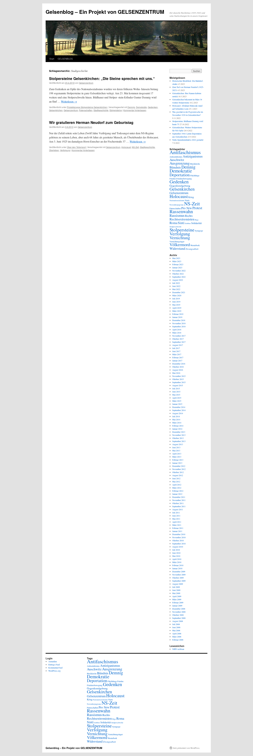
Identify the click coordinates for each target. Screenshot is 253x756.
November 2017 (179, 335)
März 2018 (176, 332)
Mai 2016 (176, 373)
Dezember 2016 (178, 363)
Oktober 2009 (178, 577)
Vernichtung (180, 237)
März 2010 (176, 562)
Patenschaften (85, 110)
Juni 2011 (176, 515)
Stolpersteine (115, 110)
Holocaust (126, 147)
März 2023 (176, 261)
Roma (173, 223)
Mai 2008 (176, 630)
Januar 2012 (177, 494)
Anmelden (52, 661)
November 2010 (179, 537)
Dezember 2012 (178, 466)
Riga (196, 220)
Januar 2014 (177, 428)
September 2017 (179, 342)
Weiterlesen (69, 101)
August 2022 (177, 279)
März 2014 (176, 422)
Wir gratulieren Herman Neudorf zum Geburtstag (91, 122)
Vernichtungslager (177, 241)
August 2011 (177, 509)
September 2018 (179, 326)
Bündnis (175, 167)
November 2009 (179, 574)
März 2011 (176, 525)
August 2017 (177, 345)
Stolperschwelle (117, 722)
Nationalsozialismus (177, 200)
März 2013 (176, 456)
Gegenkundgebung (180, 185)
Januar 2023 (177, 267)
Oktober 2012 (178, 472)
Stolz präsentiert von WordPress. (186, 748)
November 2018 (179, 323)
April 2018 (176, 329)
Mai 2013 (176, 450)
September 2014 (179, 410)
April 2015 (176, 397)
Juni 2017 (176, 351)
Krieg (191, 197)
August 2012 (177, 475)
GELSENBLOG (65, 58)
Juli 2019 (176, 298)
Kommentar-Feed (55, 667)
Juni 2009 (176, 590)
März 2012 (176, 487)
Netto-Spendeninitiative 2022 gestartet (187, 139)
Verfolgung (65, 150)
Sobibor (188, 223)
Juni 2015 (176, 391)
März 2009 (176, 599)
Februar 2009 (177, 602)
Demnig (131, 107)
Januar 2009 (177, 605)
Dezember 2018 (178, 320)
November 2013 (179, 435)
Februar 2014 (177, 425)
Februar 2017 (177, 357)
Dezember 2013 (178, 431)
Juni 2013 (176, 447)
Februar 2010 (177, 565)
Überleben (54, 150)
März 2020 (176, 295)
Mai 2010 (176, 556)
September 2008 (179, 618)
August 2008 (177, 621)
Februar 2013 (177, 459)
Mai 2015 (176, 394)
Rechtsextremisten (182, 219)
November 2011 (179, 500)
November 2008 (179, 611)
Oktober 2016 (178, 366)
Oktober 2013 (178, 438)
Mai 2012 (176, 481)
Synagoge (199, 230)
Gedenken (153, 107)
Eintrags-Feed (54, 664)
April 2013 (176, 453)
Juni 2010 (176, 552)
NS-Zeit (135, 147)
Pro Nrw (186, 208)
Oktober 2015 (178, 379)
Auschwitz (177, 159)
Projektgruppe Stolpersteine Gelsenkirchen (87, 107)
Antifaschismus (185, 152)
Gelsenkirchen (56, 110)
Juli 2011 (176, 512)
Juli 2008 (176, 624)
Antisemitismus (176, 156)
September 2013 (179, 441)
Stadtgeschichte (100, 110)
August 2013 (177, 444)
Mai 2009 (176, 593)
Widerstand (177, 248)
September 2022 (179, 276)
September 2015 (179, 382)
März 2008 (176, 636)
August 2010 (177, 546)
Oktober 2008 (178, 614)
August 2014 (177, 413)
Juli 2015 (176, 388)
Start (51, 58)
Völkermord (180, 244)
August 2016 (177, 369)
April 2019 (176, 307)
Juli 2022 (176, 283)
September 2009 (179, 580)
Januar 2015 (177, 404)
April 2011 (176, 521)
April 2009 (176, 596)
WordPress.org (54, 670)
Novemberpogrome (177, 205)
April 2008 (176, 633)
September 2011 (179, 506)
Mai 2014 (176, 419)
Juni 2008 (176, 627)
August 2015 (177, 385)
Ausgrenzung (180, 163)
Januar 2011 (177, 531)
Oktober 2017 (178, 338)
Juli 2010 (176, 549)
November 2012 (179, 469)
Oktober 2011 (178, 503)
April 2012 (176, 484)
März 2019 (176, 310)
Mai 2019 (176, 304)
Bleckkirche (195, 163)
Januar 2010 (177, 568)
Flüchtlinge (194, 175)
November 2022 (179, 270)
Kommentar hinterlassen (134, 110)
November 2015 (179, 376)
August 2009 (177, 583)
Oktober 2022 (178, 273)
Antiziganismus (193, 156)
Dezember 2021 (178, 292)
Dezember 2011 (178, 497)
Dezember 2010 (178, 534)
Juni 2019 (176, 301)
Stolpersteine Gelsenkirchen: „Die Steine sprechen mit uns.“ (102, 78)
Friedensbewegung (94, 685)
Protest (197, 207)
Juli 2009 (176, 587)
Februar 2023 (177, 264)
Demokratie (141, 107)
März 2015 (176, 400)
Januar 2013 (177, 462)
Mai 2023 (176, 258)
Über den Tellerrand (76, 147)
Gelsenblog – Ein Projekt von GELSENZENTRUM (105, 11)
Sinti (181, 222)
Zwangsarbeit (192, 248)
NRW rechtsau (178, 649)
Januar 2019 (177, 317)
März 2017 (176, 354)
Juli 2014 (176, 416)
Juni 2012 (176, 478)
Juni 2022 (176, 286)
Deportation (180, 174)
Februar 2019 (177, 314)
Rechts (189, 216)
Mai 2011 (176, 518)
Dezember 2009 (178, 571)
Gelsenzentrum (86, 82)
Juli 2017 (176, 348)
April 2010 (176, 559)
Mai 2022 (176, 289)
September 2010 (179, 543)
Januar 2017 (177, 360)
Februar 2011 (177, 528)
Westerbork (195, 245)
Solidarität (196, 223)
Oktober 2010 (178, 540)
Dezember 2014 (178, 407)
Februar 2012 (177, 490)
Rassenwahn (181, 211)
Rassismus (177, 215)
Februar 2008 (177, 639)
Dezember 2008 (178, 608)
